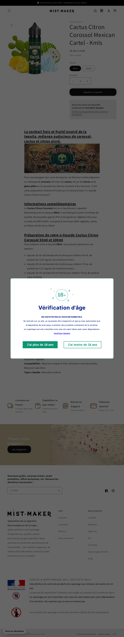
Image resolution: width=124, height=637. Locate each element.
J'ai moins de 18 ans (82, 345)
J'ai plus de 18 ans (40, 345)
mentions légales (62, 333)
